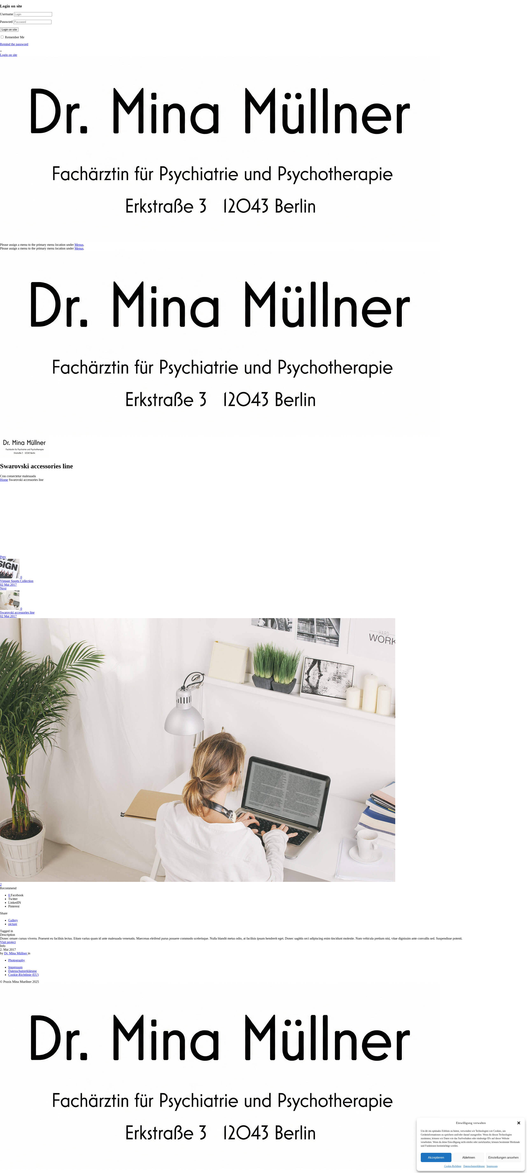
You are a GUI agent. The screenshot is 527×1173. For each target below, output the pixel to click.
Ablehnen (468, 1157)
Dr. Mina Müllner (16, 953)
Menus (79, 244)
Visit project (8, 942)
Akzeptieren (436, 1157)
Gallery (13, 920)
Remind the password (14, 44)
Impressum (492, 1166)
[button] (519, 1123)
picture (12, 924)
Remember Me (14, 37)
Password (6, 21)
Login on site (9, 29)
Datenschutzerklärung (474, 1166)
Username (6, 14)
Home (4, 480)
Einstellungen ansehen (503, 1157)
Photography (16, 960)
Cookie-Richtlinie (452, 1166)
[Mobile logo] (220, 1167)
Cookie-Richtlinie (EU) (23, 974)
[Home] (220, 241)
